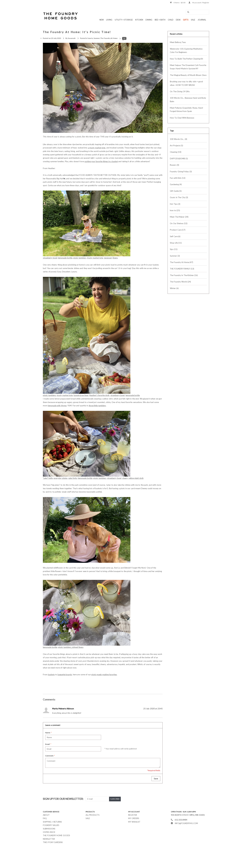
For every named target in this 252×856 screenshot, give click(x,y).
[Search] (187, 12)
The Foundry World (180, 282)
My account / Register (200, 2)
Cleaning (175, 152)
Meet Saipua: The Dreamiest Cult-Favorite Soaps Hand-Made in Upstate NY (188, 67)
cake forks (72, 478)
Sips (173, 249)
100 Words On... (178, 139)
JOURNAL (202, 20)
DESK (178, 20)
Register (132, 815)
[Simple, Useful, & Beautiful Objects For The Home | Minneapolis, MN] (61, 16)
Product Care (177, 230)
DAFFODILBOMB (179, 158)
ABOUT (46, 815)
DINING (149, 20)
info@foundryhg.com (186, 823)
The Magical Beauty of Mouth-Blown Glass (188, 75)
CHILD (170, 20)
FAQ (45, 818)
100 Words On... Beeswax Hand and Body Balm (188, 99)
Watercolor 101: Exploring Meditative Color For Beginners (186, 50)
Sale (88, 818)
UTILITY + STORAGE (124, 20)
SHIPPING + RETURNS (52, 822)
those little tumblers (97, 405)
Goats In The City (179, 197)
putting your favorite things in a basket (101, 161)
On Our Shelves (178, 223)
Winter (174, 288)
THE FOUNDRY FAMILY (182, 269)
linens (115, 258)
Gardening (176, 184)
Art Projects (176, 145)
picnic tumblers (79, 258)
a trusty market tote (96, 148)
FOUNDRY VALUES (51, 825)
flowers (174, 165)
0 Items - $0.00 (179, 2)
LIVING (109, 20)
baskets (51, 674)
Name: (48, 733)
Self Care (175, 236)
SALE (193, 20)
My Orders (133, 818)
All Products (93, 815)
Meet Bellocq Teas (178, 42)
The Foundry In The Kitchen (184, 275)
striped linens (77, 647)
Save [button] (156, 778)
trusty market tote (95, 258)
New (101, 20)
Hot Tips (175, 204)
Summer (97, 38)
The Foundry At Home (109, 38)
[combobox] (197, 12)
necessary (108, 258)
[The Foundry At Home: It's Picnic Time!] (103, 89)
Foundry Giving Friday (181, 171)
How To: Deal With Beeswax (182, 118)
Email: (48, 744)
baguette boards (65, 674)
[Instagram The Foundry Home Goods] (206, 799)
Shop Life (176, 243)
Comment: (50, 756)
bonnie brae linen (81, 395)
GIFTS (185, 20)
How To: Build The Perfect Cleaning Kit (186, 59)
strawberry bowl (50, 258)
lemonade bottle (65, 258)
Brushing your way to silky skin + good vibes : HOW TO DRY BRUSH (186, 83)
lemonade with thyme (57, 405)
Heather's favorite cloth (99, 395)
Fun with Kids (177, 178)
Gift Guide (176, 191)
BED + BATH (160, 20)
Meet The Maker (179, 217)
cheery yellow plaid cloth (133, 478)
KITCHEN (139, 20)
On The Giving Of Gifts (180, 91)
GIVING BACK (49, 832)
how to (90, 38)
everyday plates (60, 478)
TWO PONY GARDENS (53, 842)
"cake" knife (48, 478)
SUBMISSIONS (49, 829)
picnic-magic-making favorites (104, 674)
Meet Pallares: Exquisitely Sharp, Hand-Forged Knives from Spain (186, 109)
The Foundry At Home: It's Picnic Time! (77, 32)
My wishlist (134, 822)
